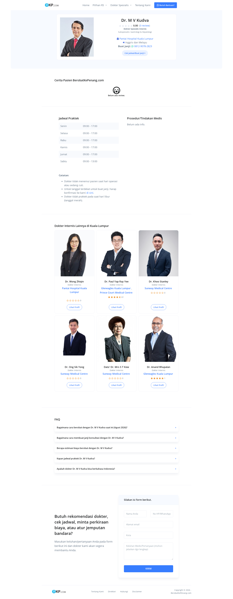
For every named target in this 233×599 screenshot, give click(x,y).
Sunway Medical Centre (158, 288)
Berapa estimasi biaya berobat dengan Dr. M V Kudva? (116, 448)
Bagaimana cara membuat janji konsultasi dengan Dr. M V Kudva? (116, 437)
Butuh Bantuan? (166, 5)
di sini (89, 192)
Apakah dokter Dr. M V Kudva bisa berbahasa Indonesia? (116, 468)
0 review (144, 25)
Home (86, 5)
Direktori (112, 591)
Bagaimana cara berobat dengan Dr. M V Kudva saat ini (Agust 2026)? (116, 427)
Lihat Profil (74, 307)
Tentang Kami (142, 5)
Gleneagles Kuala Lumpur (116, 288)
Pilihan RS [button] (98, 5)
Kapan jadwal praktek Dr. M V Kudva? (116, 458)
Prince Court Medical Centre (116, 292)
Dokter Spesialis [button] (119, 5)
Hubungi (124, 591)
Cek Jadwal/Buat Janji (134, 53)
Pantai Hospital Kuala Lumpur (136, 38)
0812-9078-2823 (143, 46)
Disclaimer (137, 591)
